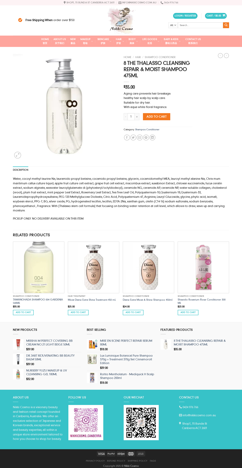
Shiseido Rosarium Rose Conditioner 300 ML (202, 301)
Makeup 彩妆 (85, 41)
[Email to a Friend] (140, 137)
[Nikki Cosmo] (121, 20)
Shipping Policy (138, 461)
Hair (138, 57)
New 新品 (73, 41)
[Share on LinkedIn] (152, 137)
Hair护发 (119, 41)
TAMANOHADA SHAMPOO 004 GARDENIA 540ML (38, 301)
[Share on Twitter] (133, 137)
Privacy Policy (95, 461)
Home (127, 57)
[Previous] (13, 281)
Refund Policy (116, 461)
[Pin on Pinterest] (146, 137)
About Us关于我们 (60, 41)
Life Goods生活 (149, 41)
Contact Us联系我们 (193, 41)
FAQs (153, 461)
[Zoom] (17, 155)
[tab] (20, 170)
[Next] (229, 281)
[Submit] (226, 25)
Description (20, 170)
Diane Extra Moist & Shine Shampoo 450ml (147, 299)
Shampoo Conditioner (160, 57)
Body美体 (132, 41)
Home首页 (45, 41)
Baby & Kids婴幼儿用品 (171, 41)
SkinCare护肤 (103, 41)
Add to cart (157, 116)
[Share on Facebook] (127, 137)
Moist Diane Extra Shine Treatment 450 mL (92, 299)
